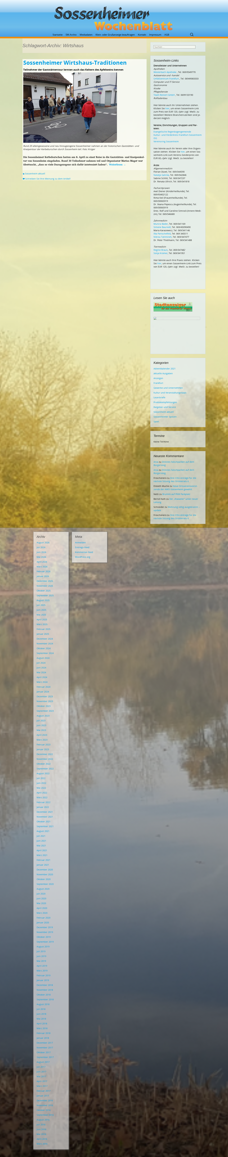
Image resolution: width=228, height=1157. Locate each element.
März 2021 (42, 855)
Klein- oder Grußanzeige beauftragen (115, 34)
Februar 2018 (43, 1033)
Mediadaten (86, 34)
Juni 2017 (41, 1071)
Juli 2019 (41, 951)
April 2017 (42, 1081)
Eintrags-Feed (82, 547)
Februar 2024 (43, 686)
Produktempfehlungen (165, 402)
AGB (166, 34)
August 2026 (43, 542)
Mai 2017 (41, 1076)
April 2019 (42, 965)
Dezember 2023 (45, 696)
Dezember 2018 (45, 985)
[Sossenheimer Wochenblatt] (114, 17)
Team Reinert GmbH (164, 94)
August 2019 (43, 946)
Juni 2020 (41, 898)
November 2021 (45, 816)
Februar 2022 (43, 802)
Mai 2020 (41, 903)
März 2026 (42, 566)
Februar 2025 (43, 629)
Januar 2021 (43, 864)
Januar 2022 (43, 807)
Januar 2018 (43, 1037)
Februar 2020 (43, 917)
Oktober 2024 (44, 648)
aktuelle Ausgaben (163, 373)
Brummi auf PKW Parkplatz (176, 494)
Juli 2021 (41, 835)
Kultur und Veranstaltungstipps (170, 392)
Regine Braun (161, 249)
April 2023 (42, 734)
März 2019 (42, 970)
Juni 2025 (41, 609)
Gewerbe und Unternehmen (168, 387)
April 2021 (42, 850)
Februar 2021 (43, 859)
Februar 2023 (43, 744)
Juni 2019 (41, 956)
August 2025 (43, 600)
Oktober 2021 (44, 821)
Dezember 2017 (45, 1042)
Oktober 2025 (44, 590)
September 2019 (45, 941)
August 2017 (43, 1061)
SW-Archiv (71, 34)
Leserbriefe (159, 397)
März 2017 (42, 1086)
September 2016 (45, 1114)
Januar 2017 (43, 1095)
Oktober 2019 (44, 936)
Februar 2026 (43, 571)
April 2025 (42, 619)
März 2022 (42, 797)
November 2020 (45, 874)
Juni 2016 (41, 1129)
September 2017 (45, 1057)
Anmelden (80, 542)
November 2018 (45, 989)
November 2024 (45, 643)
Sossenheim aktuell (35, 173)
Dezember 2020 (45, 869)
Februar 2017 (43, 1090)
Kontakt (142, 34)
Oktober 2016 (44, 1110)
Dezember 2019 (45, 927)
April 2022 (42, 792)
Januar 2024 (43, 691)
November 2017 (45, 1047)
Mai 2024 (41, 672)
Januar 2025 (43, 633)
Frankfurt (158, 383)
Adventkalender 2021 (165, 368)
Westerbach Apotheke (165, 72)
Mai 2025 (41, 614)
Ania (156, 461)
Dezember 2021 (45, 811)
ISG (155, 138)
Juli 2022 (41, 778)
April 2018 (42, 1023)
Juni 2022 (41, 783)
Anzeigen (158, 378)
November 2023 (45, 701)
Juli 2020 (41, 893)
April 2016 (42, 1138)
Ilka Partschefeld (162, 233)
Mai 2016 (41, 1134)
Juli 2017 (41, 1066)
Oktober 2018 (44, 994)
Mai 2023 (41, 730)
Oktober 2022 (44, 763)
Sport (156, 421)
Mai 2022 (41, 787)
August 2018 (43, 1004)
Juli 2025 (41, 605)
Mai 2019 (41, 960)
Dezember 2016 (45, 1100)
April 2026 (42, 561)
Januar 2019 (43, 980)
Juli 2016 (41, 1124)
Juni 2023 (41, 725)
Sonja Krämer (161, 253)
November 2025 (45, 585)
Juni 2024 (41, 667)
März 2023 (42, 739)
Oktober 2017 (44, 1052)
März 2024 (42, 682)
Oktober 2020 (44, 879)
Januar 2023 (43, 749)
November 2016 (45, 1105)
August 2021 (43, 831)
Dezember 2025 (45, 581)
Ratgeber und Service (165, 407)
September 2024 (45, 653)
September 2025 (45, 595)
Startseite (58, 34)
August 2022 (43, 773)
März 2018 (42, 1028)
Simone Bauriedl (162, 227)
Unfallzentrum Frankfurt (166, 78)
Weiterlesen (117, 164)
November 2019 (45, 932)
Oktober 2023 (44, 706)
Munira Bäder (161, 223)
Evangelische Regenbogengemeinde (172, 131)
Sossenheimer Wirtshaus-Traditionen (75, 62)
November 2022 (45, 758)
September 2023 (45, 710)
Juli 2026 (41, 547)
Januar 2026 (43, 576)
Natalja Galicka (161, 174)
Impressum (155, 34)
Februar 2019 (43, 975)
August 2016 (43, 1119)
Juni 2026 (41, 552)
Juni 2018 (41, 1013)
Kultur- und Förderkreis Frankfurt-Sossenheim (178, 134)
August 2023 (43, 715)
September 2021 (45, 826)
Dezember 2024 (45, 638)
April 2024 (42, 677)
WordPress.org (82, 556)
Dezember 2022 (45, 754)
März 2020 (42, 912)
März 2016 (42, 1143)
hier (167, 108)
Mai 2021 (41, 845)
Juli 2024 (41, 662)
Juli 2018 (41, 1009)
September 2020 (45, 884)
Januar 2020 (43, 922)
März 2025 (42, 624)
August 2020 (43, 888)
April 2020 (42, 908)
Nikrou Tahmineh (163, 236)
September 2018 (45, 999)
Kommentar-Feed (84, 552)
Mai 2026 (41, 556)
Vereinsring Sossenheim (166, 141)
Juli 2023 (41, 720)
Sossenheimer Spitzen (165, 416)
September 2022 (45, 768)
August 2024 (43, 657)
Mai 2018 (41, 1018)
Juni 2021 (41, 840)
